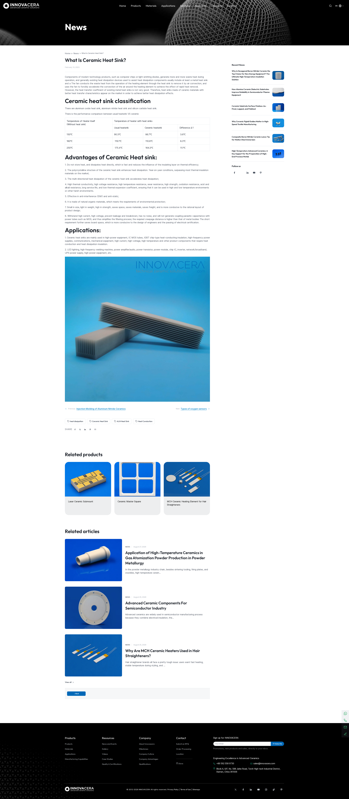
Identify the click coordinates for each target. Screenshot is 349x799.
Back (77, 694)
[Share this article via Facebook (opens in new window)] (75, 429)
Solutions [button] (185, 5)
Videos (105, 754)
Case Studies (107, 759)
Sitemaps (196, 789)
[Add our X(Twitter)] (235, 789)
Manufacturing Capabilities (76, 759)
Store (180, 763)
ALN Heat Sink (123, 421)
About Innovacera (146, 744)
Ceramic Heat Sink (100, 421)
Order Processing (183, 749)
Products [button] (136, 5)
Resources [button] (200, 5)
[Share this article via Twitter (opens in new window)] (80, 429)
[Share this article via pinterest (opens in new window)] (90, 429)
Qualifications (145, 764)
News (127, 547)
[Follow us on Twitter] (241, 172)
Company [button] (216, 5)
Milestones (143, 749)
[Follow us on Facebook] (234, 172)
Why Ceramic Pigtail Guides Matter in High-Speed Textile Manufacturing (250, 123)
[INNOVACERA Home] (79, 789)
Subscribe (278, 744)
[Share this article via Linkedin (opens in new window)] (85, 429)
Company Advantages (148, 759)
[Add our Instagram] (266, 789)
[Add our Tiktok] (273, 789)
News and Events (109, 744)
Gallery (105, 749)
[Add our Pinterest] (281, 789)
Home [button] (122, 5)
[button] (95, 429)
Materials (69, 749)
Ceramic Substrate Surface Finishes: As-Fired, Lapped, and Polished (249, 107)
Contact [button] (231, 5)
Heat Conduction (145, 421)
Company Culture (146, 754)
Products (68, 744)
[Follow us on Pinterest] (260, 172)
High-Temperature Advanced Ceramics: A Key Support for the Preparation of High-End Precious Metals (250, 154)
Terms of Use (185, 789)
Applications (70, 754)
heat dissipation (76, 421)
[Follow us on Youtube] (254, 172)
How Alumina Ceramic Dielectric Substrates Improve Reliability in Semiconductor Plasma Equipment (251, 92)
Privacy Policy (173, 789)
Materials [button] (151, 5)
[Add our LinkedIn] (251, 789)
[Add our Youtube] (258, 789)
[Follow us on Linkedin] (247, 172)
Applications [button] (168, 5)
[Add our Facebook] (243, 789)
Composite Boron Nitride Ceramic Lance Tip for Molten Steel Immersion (251, 138)
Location (180, 754)
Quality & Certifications (111, 764)
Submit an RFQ (182, 744)
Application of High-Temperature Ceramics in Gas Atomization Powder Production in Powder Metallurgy (165, 557)
